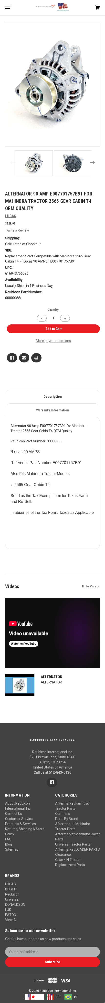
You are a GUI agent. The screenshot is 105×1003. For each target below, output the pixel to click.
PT (76, 997)
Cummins (62, 814)
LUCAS (10, 884)
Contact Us (13, 814)
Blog (8, 844)
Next (93, 162)
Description (52, 396)
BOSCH (10, 889)
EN (39, 997)
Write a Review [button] (17, 230)
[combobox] (34, 997)
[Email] (24, 357)
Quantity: (53, 310)
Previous (11, 162)
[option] (53, 997)
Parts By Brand (66, 819)
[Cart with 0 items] (90, 5)
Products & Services (20, 824)
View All (11, 920)
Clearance (63, 855)
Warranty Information (52, 410)
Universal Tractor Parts (72, 844)
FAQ (8, 839)
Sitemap (11, 849)
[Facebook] (12, 357)
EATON (10, 915)
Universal (12, 899)
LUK (8, 910)
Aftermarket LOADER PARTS (77, 849)
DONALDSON (15, 904)
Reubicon (12, 894)
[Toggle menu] (12, 6)
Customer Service (19, 819)
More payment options (53, 341)
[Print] (36, 357)
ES (58, 997)
